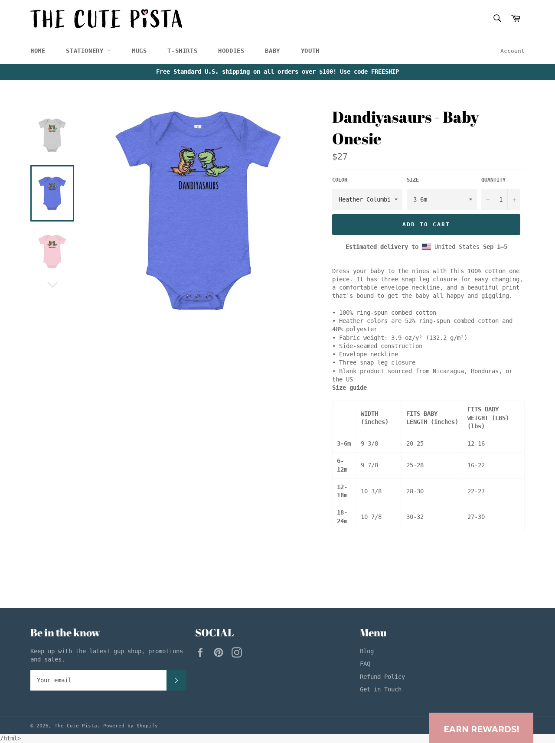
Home (37, 50)
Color (339, 180)
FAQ (365, 663)
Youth (310, 50)
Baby (272, 50)
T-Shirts (182, 50)
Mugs (139, 50)
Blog (367, 651)
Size (413, 180)
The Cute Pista (76, 726)
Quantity (493, 180)
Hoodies (231, 50)
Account (512, 51)
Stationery (86, 50)
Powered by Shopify (130, 726)
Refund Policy (382, 676)
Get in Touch (381, 689)
